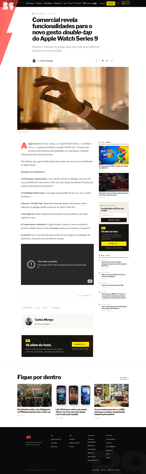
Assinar (72, 439)
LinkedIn (110, 470)
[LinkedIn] (107, 61)
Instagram (95, 470)
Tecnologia (55, 308)
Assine (110, 3)
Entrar (102, 3)
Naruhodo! (91, 457)
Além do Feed (88, 3)
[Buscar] (118, 3)
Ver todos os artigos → (43, 324)
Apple (45, 308)
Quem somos (56, 439)
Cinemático (92, 449)
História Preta (93, 460)
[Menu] (124, 3)
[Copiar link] (112, 61)
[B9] (9, 3)
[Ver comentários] (97, 61)
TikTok (103, 470)
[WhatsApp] (103, 61)
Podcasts (78, 3)
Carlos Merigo (46, 60)
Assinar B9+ (80, 344)
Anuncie (54, 447)
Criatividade (30, 3)
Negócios (58, 3)
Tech (65, 3)
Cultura (39, 3)
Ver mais (124, 377)
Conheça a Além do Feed (80, 349)
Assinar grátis (114, 220)
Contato (54, 443)
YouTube (117, 470)
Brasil (71, 3)
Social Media (48, 3)
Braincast (91, 446)
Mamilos (91, 453)
